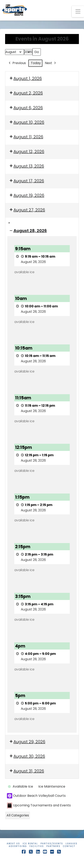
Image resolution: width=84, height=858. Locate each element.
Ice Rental (30, 843)
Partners (53, 846)
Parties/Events (52, 843)
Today (36, 63)
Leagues (71, 843)
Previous (19, 63)
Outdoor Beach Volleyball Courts (39, 795)
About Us (13, 843)
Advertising (18, 846)
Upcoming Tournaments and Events (42, 805)
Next (48, 63)
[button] (78, 11)
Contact (69, 846)
